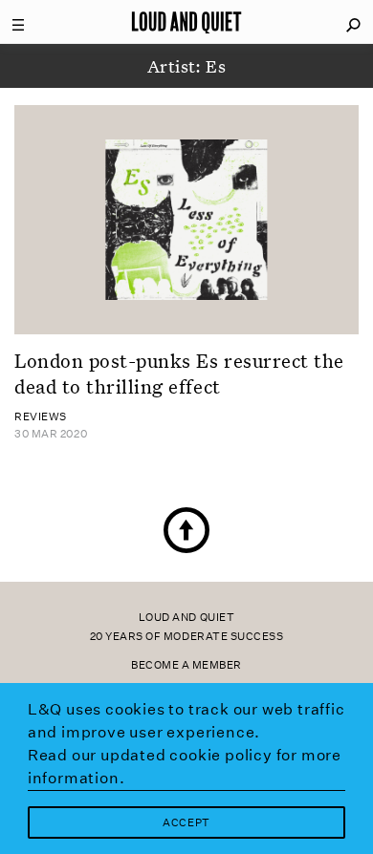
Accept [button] (186, 823)
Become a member (186, 665)
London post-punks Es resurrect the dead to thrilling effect (179, 373)
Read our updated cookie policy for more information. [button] (184, 766)
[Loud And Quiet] (186, 22)
